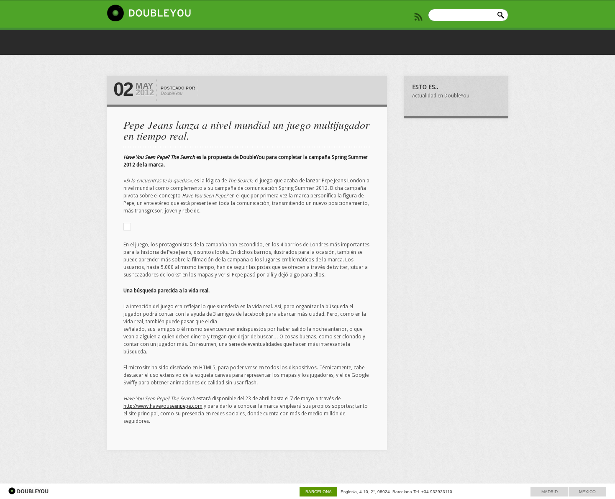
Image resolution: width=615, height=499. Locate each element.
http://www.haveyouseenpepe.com (162, 406)
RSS (418, 17)
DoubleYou (171, 93)
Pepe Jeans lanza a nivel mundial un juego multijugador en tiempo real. (246, 130)
